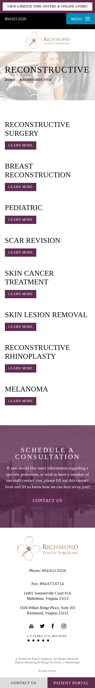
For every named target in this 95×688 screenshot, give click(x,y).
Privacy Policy (48, 671)
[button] (31, 626)
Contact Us (47, 500)
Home (10, 80)
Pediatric (23, 208)
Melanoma (26, 389)
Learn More (20, 145)
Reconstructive (36, 80)
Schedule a (47, 453)
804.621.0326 (15, 19)
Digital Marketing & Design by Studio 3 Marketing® (47, 662)
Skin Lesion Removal (46, 315)
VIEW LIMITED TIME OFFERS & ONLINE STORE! (47, 6)
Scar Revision (32, 240)
